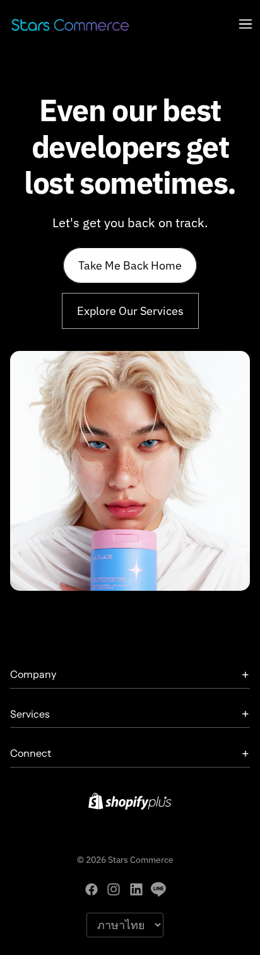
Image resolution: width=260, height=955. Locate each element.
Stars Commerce (141, 859)
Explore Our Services (130, 311)
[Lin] (158, 889)
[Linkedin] (136, 889)
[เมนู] (245, 24)
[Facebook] (91, 889)
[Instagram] (113, 889)
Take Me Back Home (130, 265)
